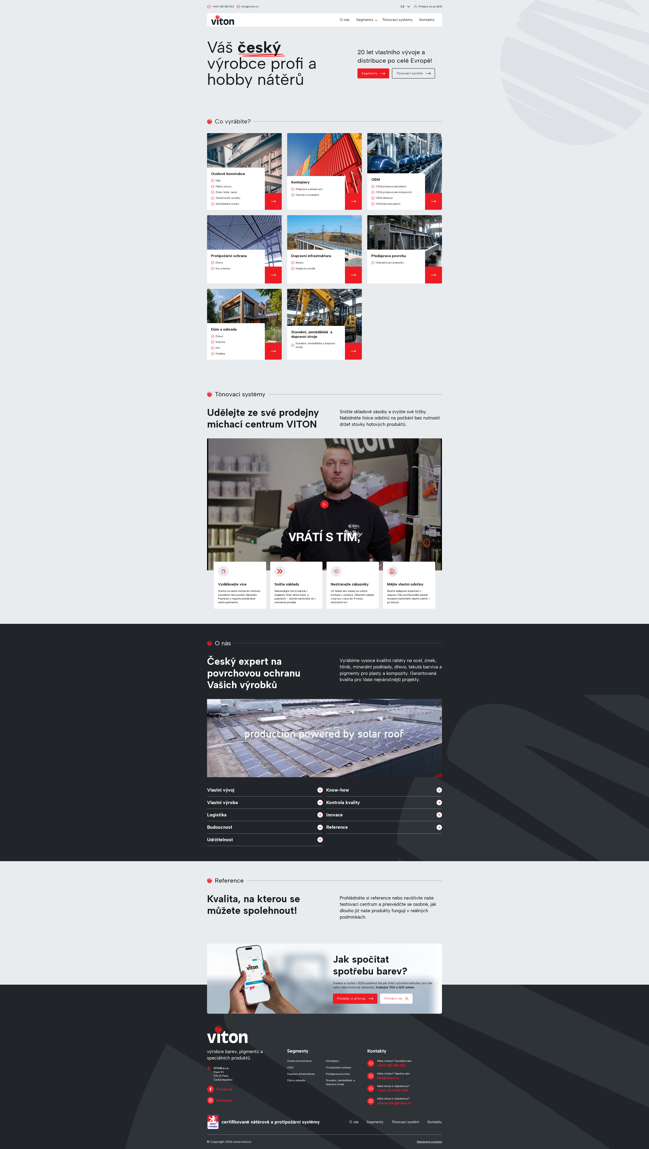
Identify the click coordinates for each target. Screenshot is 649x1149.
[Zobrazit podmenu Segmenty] (376, 19)
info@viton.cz (250, 6)
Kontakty (427, 19)
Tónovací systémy (397, 19)
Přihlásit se (393, 998)
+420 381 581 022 (223, 6)
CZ (402, 6)
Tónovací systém (409, 73)
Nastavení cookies (429, 1142)
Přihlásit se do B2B (430, 6)
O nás (345, 19)
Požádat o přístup (351, 998)
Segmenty (364, 19)
